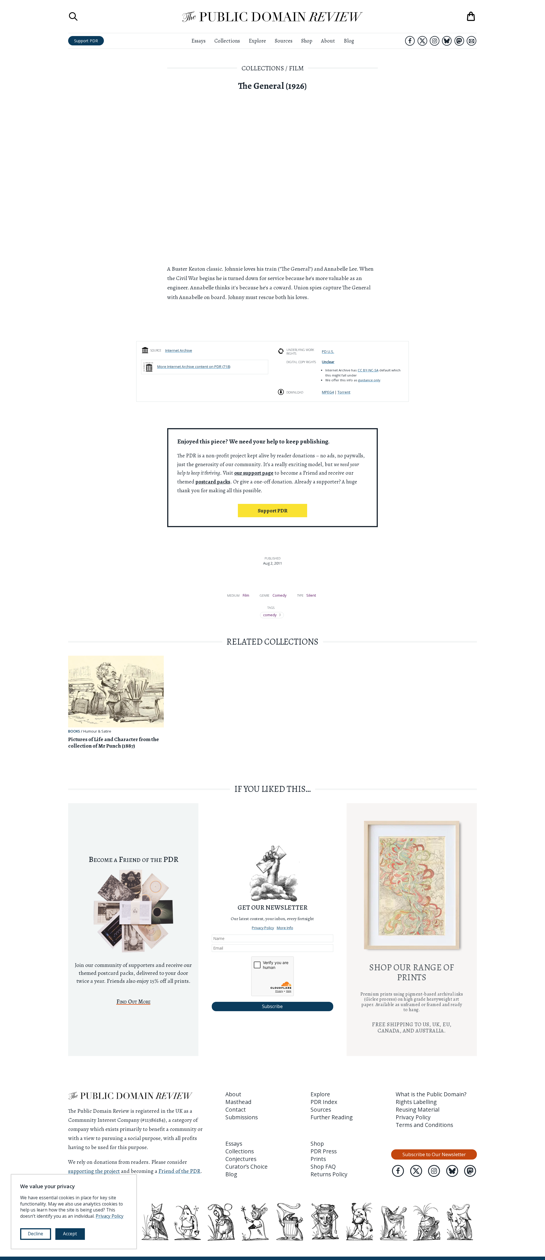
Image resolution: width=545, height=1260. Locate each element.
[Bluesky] (447, 41)
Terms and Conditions (424, 1125)
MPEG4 (328, 392)
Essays (198, 40)
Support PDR (86, 40)
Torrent (344, 392)
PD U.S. (328, 351)
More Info (285, 927)
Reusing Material (417, 1109)
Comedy (279, 595)
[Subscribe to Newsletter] (471, 41)
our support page (253, 472)
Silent (311, 595)
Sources (283, 40)
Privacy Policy (263, 927)
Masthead (238, 1102)
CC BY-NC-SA (368, 370)
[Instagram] (434, 41)
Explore (257, 40)
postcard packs (212, 481)
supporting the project (94, 1171)
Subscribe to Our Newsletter (434, 1154)
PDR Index (324, 1102)
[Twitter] (422, 41)
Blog (349, 40)
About (328, 40)
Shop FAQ (323, 1166)
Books (74, 731)
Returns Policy (329, 1174)
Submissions (241, 1117)
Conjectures (240, 1159)
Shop (306, 40)
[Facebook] (410, 41)
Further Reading (332, 1117)
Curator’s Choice (246, 1166)
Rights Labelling (416, 1102)
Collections (227, 40)
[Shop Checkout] (471, 16)
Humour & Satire (97, 731)
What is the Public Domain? (431, 1094)
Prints (318, 1159)
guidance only (369, 380)
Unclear (328, 361)
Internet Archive (178, 350)
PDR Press (324, 1151)
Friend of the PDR (179, 1171)
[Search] (73, 16)
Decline (35, 1233)
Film (296, 68)
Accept (70, 1233)
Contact (235, 1109)
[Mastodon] (459, 41)
